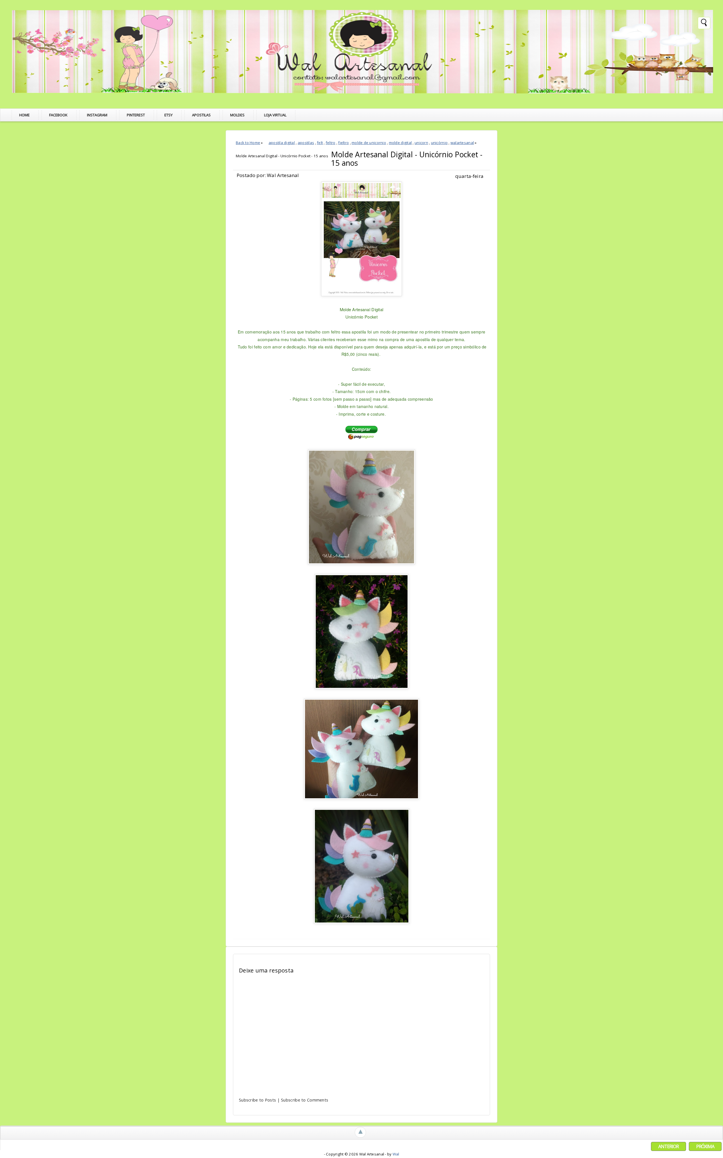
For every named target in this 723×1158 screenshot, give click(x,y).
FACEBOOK (58, 114)
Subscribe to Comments (304, 1100)
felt (320, 142)
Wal (396, 1154)
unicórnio (439, 142)
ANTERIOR (668, 1146)
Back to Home (248, 142)
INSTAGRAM (97, 114)
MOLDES (237, 114)
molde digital (400, 142)
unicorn (421, 142)
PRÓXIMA (705, 1146)
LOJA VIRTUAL (275, 114)
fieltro (343, 142)
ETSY (168, 114)
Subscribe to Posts (257, 1100)
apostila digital (282, 142)
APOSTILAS (201, 114)
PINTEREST (136, 114)
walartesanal (462, 142)
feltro (331, 142)
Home (24, 114)
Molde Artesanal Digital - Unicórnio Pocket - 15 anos (407, 158)
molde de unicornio (369, 142)
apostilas (306, 142)
